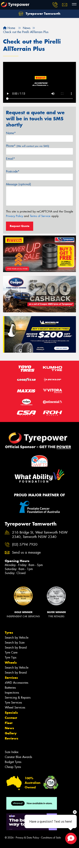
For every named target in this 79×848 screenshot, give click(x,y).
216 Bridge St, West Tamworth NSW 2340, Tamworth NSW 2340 (40, 534)
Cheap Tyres (13, 767)
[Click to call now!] (55, 5)
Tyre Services (13, 703)
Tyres (9, 632)
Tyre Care (11, 652)
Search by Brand (16, 648)
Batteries (10, 688)
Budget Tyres (13, 762)
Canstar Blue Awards (18, 757)
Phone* (27, 146)
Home (11, 28)
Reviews (11, 738)
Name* (11, 133)
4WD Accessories (16, 683)
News (9, 728)
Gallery (10, 733)
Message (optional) (18, 184)
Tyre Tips (10, 657)
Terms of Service (40, 216)
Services (11, 677)
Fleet (8, 723)
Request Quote (19, 226)
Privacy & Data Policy (27, 837)
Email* (10, 159)
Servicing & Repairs (17, 698)
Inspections (12, 693)
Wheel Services (15, 707)
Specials (11, 712)
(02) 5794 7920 (24, 544)
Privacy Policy (14, 216)
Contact (11, 718)
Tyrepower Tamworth (42, 13)
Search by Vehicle (16, 638)
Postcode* (12, 171)
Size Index (11, 752)
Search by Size (15, 643)
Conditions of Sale (51, 837)
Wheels (11, 662)
